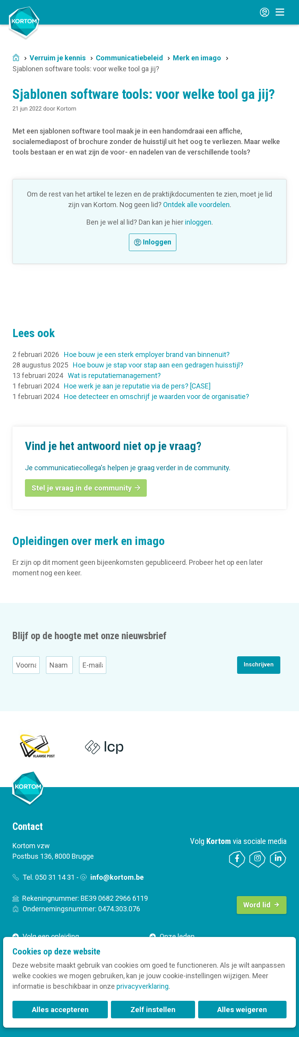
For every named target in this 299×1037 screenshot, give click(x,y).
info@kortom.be (117, 877)
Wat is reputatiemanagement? (114, 375)
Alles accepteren (60, 1009)
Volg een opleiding (51, 936)
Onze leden (177, 936)
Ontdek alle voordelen (196, 204)
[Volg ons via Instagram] (257, 859)
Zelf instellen (153, 1009)
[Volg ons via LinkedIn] (278, 859)
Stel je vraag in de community (82, 488)
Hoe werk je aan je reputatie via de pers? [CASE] (137, 386)
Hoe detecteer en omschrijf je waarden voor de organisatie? (156, 396)
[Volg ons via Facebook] (237, 859)
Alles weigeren (242, 1009)
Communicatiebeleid (129, 58)
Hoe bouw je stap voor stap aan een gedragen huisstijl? (158, 365)
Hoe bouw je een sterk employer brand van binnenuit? (147, 354)
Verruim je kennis (58, 58)
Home (15, 58)
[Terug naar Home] (24, 22)
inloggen (198, 222)
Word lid (257, 905)
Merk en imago (197, 58)
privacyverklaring (142, 986)
